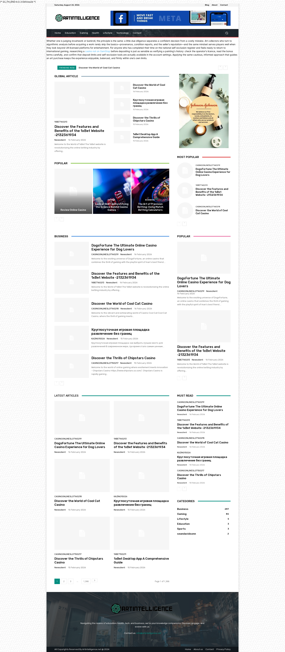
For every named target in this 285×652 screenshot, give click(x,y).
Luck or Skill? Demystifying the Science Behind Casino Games (111, 206)
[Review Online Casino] (73, 191)
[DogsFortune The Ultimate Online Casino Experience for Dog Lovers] (185, 170)
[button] (227, 33)
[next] (225, 68)
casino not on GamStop (97, 51)
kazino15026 (98, 339)
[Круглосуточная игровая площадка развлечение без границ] (122, 104)
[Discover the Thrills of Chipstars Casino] (122, 120)
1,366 (86, 581)
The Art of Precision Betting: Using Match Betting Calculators (150, 206)
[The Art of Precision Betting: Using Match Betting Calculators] (150, 191)
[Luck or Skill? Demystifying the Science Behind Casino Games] (112, 191)
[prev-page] (56, 219)
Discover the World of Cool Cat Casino (121, 304)
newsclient (60, 140)
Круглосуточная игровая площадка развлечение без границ (112, 67)
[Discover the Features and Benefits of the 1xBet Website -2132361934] (82, 100)
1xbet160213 (60, 122)
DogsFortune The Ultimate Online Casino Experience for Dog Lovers (213, 172)
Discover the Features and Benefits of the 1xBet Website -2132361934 (79, 130)
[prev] (220, 68)
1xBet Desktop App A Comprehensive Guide (146, 136)
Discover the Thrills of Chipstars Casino (146, 119)
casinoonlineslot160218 (208, 207)
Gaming (111, 200)
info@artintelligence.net (148, 633)
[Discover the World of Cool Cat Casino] (122, 88)
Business (150, 200)
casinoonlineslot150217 (104, 363)
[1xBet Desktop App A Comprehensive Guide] (122, 137)
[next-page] (62, 219)
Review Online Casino (73, 209)
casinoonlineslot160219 (208, 165)
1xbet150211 (120, 554)
